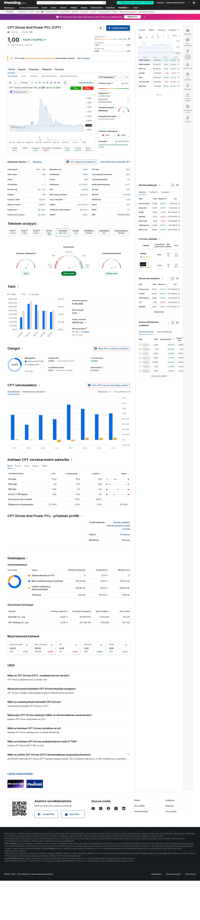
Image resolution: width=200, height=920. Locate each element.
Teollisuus (125, 534)
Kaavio (22, 69)
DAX (140, 77)
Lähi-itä (93, 12)
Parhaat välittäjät (148, 238)
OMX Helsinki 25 (145, 60)
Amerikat (75, 12)
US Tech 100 (144, 82)
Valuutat (142, 30)
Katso (54, 504)
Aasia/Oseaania (104, 12)
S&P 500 (142, 86)
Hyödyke (161, 30)
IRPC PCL (88, 644)
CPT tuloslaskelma (22, 385)
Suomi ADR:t (65, 12)
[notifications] (188, 2)
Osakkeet (10, 12)
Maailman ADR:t (52, 12)
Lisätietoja (170, 800)
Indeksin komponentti (68, 76)
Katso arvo (122, 39)
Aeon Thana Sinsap (42, 644)
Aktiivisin (142, 192)
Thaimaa (125, 540)
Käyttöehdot (156, 874)
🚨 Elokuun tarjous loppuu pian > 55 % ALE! (135, 3)
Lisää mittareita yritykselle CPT (115, 162)
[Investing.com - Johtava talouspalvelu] (15, 3)
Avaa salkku (139, 806)
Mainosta (170, 806)
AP (60, 644)
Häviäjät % (165, 192)
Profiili (23, 76)
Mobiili (137, 800)
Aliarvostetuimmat (146, 332)
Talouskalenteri (96, 8)
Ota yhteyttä (171, 811)
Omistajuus (33, 76)
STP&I (111, 644)
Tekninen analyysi (21, 224)
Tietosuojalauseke (173, 874)
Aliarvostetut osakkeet (128, 12)
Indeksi (151, 30)
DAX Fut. (142, 69)
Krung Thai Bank (16, 644)
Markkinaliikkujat (148, 185)
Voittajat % (153, 192)
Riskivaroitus (190, 874)
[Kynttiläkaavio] (10, 82)
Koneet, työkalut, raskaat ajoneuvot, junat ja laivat (118, 525)
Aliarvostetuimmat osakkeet (149, 324)
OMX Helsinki (144, 64)
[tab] (12, 233)
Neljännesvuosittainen (34, 391)
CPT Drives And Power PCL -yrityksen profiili (43, 516)
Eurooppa (84, 12)
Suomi (31, 12)
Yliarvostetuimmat (164, 332)
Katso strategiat (83, 58)
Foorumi (59, 69)
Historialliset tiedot (49, 76)
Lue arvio (176, 254)
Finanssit (34, 69)
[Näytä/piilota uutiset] (65, 82)
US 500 (142, 73)
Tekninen (47, 69)
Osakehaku (110, 8)
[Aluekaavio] (15, 82)
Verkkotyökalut (141, 811)
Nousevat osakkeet (149, 278)
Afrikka (114, 12)
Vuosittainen (13, 391)
